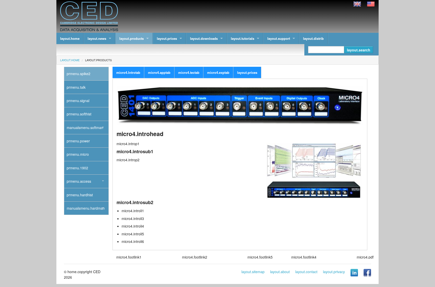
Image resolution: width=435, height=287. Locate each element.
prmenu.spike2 (78, 73)
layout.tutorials (242, 38)
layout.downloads (204, 38)
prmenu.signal (78, 100)
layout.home (70, 38)
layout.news (97, 38)
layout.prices (167, 38)
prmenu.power (78, 140)
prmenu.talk (76, 87)
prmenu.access (79, 181)
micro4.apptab (159, 72)
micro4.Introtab (128, 72)
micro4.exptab (218, 72)
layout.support (278, 38)
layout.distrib (313, 38)
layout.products (131, 38)
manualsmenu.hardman (86, 208)
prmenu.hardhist (80, 194)
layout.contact (306, 271)
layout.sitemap (253, 271)
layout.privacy (334, 271)
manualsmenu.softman (85, 127)
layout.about (280, 271)
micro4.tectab (188, 72)
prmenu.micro (78, 154)
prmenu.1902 (77, 167)
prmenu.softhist (79, 113)
